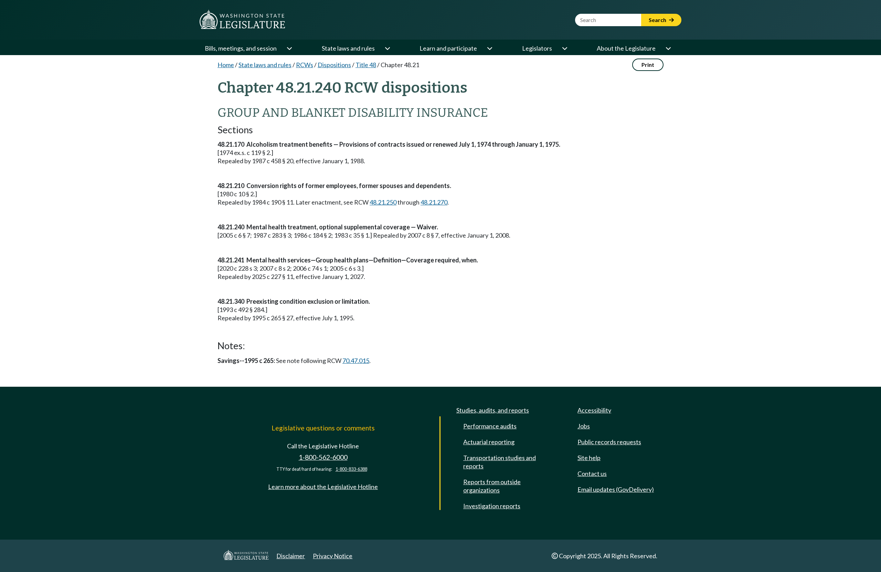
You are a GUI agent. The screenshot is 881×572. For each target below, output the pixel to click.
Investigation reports (491, 506)
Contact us (592, 473)
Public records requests (609, 442)
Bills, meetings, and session (241, 48)
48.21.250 (383, 202)
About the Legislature (626, 48)
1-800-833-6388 (351, 469)
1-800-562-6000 (323, 457)
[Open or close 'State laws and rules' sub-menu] (387, 48)
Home (225, 65)
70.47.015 (355, 360)
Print (647, 64)
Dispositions (334, 65)
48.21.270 (434, 202)
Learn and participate (448, 48)
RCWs (304, 65)
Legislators (537, 48)
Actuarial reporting (488, 442)
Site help (589, 457)
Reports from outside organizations (492, 486)
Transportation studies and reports (499, 462)
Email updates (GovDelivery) (615, 489)
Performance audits (490, 426)
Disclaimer (290, 556)
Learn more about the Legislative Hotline (323, 486)
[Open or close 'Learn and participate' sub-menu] (489, 48)
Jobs (583, 426)
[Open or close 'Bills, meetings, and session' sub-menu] (289, 48)
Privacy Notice (332, 556)
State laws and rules (348, 48)
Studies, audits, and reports (492, 410)
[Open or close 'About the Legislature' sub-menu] (668, 48)
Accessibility (594, 410)
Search (658, 20)
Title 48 (365, 65)
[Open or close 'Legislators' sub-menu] (564, 48)
